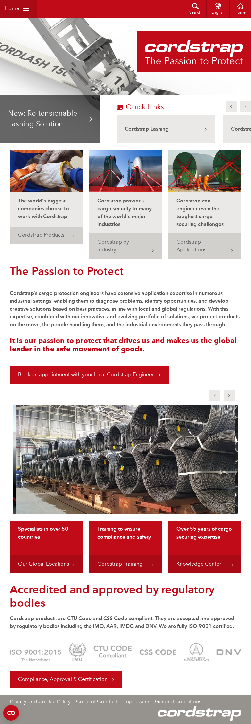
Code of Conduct (97, 702)
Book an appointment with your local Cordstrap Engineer (86, 375)
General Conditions (178, 702)
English (218, 13)
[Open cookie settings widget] (11, 713)
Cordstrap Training (119, 564)
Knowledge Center (198, 564)
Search (195, 13)
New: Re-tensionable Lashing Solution (42, 119)
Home (12, 8)
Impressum (136, 702)
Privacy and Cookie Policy (40, 702)
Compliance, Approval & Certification (63, 679)
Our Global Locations (43, 564)
